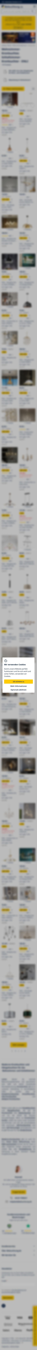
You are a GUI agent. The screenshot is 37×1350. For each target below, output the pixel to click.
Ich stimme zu (18, 681)
